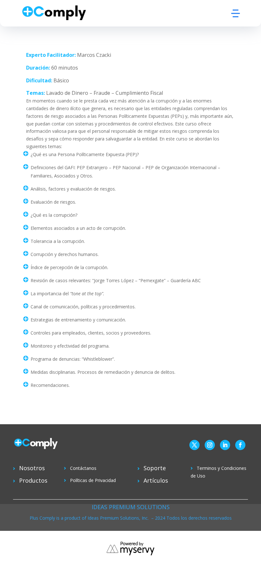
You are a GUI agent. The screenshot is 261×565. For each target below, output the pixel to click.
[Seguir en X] (194, 445)
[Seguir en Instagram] (210, 445)
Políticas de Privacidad (93, 480)
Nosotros (32, 468)
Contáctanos (83, 468)
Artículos (156, 480)
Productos (33, 480)
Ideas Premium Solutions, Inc (118, 518)
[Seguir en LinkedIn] (225, 445)
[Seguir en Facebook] (240, 445)
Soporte (155, 468)
